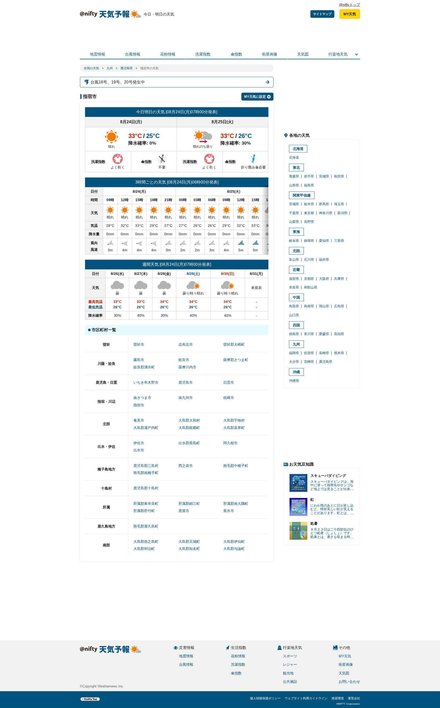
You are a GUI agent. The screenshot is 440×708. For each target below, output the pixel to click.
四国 (296, 325)
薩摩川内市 (187, 367)
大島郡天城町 (189, 541)
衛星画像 (269, 54)
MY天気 (349, 14)
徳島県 (294, 334)
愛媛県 (324, 334)
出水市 (138, 450)
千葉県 (294, 213)
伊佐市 (138, 443)
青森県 (294, 176)
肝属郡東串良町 (145, 504)
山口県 (294, 315)
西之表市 (185, 466)
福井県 (324, 259)
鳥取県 (294, 306)
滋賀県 (294, 279)
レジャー (290, 664)
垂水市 (228, 511)
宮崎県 (309, 362)
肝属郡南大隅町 (235, 504)
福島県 (309, 185)
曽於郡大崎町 (234, 344)
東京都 (309, 213)
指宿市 (138, 405)
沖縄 (296, 372)
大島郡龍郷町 (189, 428)
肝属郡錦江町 (189, 504)
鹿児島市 (185, 382)
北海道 (298, 149)
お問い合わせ (349, 681)
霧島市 (138, 360)
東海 (296, 232)
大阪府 (324, 279)
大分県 (294, 362)
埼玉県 (339, 204)
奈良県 (294, 287)
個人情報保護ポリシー (265, 698)
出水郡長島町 (189, 443)
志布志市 (185, 344)
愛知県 (324, 241)
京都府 (309, 279)
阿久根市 (230, 443)
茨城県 (294, 204)
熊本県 (339, 353)
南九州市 (185, 398)
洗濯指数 (203, 54)
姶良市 (183, 360)
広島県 (339, 306)
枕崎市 (228, 398)
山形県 (294, 185)
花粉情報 (167, 54)
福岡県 (294, 353)
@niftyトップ (349, 5)
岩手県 (309, 176)
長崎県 (324, 353)
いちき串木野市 (145, 382)
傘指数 (236, 54)
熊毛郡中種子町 (235, 466)
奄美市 (138, 420)
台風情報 (132, 54)
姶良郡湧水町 (144, 367)
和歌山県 (310, 287)
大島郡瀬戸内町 (145, 428)
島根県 (309, 306)
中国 (296, 297)
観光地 (288, 673)
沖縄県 (294, 381)
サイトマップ (322, 14)
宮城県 (324, 176)
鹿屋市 (183, 511)
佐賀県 (309, 353)
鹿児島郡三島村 (145, 466)
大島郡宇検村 (234, 420)
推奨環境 (338, 698)
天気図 (303, 54)
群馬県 (324, 204)
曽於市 (138, 344)
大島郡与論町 (234, 549)
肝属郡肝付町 (144, 511)
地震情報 (97, 54)
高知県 (339, 334)
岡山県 (324, 306)
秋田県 (339, 176)
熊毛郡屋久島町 (145, 526)
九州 (110, 68)
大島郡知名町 (189, 549)
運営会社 (354, 698)
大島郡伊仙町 (234, 541)
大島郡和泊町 (144, 549)
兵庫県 (339, 279)
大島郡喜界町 (234, 428)
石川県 (309, 259)
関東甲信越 (302, 195)
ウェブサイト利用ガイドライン (306, 698)
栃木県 (309, 204)
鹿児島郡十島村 (145, 488)
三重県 (339, 241)
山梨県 (294, 222)
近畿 (296, 270)
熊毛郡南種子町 (145, 473)
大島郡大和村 (189, 420)
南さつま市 (142, 398)
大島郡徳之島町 (145, 541)
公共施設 (290, 681)
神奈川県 (325, 213)
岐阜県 (294, 241)
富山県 (294, 259)
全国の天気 (91, 68)
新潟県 (342, 213)
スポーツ (290, 656)
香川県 (309, 334)
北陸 (296, 251)
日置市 (228, 382)
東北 (296, 167)
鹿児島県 (126, 68)
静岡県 (309, 241)
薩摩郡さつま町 (235, 360)
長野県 (309, 222)
